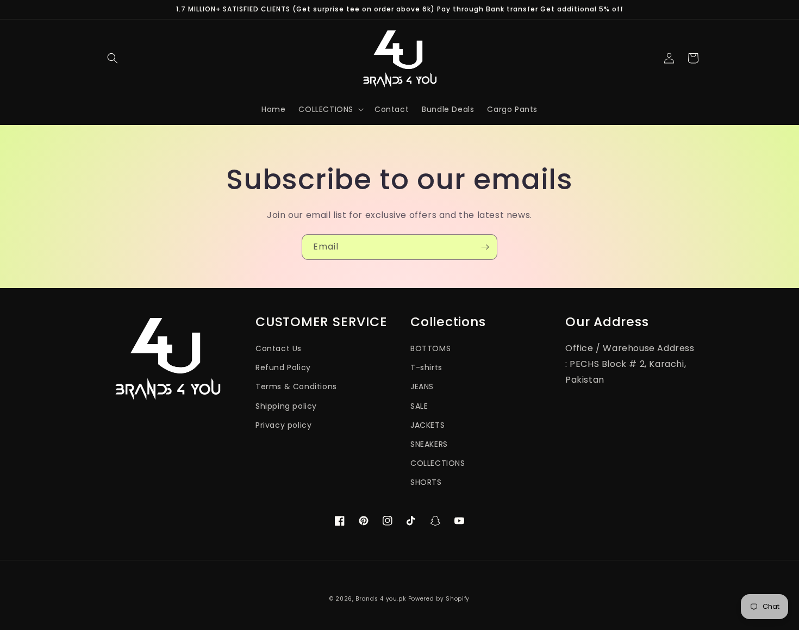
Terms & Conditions (296, 386)
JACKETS (427, 425)
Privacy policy (283, 425)
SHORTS (426, 482)
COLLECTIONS (437, 463)
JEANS (422, 386)
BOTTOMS (430, 348)
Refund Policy (283, 367)
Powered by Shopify (439, 599)
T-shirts (426, 367)
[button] (112, 58)
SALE (419, 406)
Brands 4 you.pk (380, 599)
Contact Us (278, 348)
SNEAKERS (429, 444)
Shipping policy (286, 406)
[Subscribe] (485, 247)
